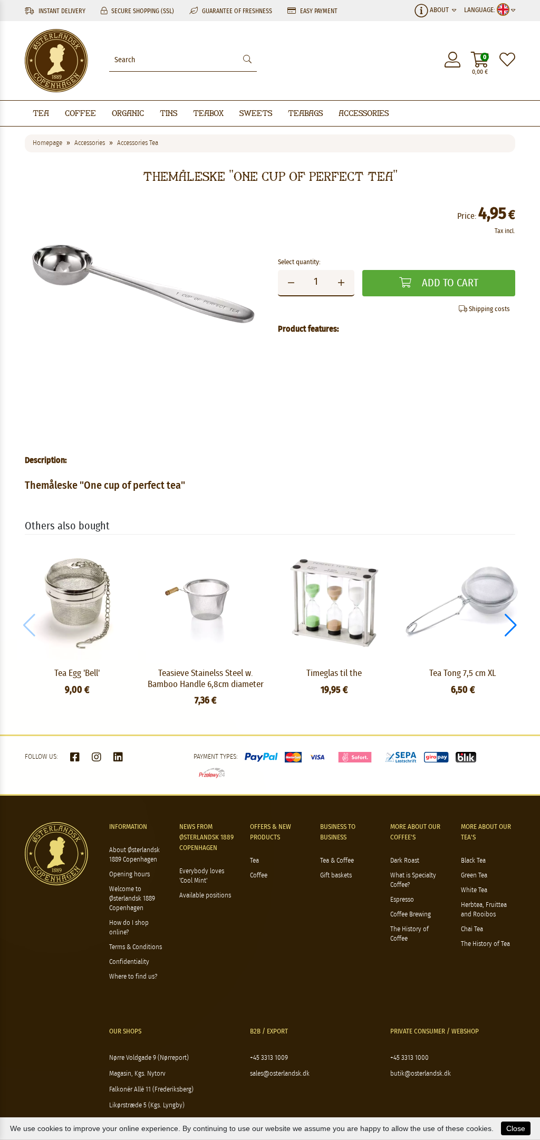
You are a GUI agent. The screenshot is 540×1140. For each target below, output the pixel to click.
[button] (511, 625)
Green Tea (474, 875)
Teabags (305, 113)
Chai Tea (472, 929)
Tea (41, 113)
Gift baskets (336, 875)
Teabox (208, 113)
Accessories (364, 113)
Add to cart (448, 283)
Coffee (80, 113)
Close (515, 1128)
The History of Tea (485, 944)
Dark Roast (404, 860)
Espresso (402, 899)
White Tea (474, 890)
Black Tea (473, 860)
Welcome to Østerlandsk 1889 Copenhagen (132, 899)
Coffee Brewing (410, 914)
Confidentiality (129, 962)
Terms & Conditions (135, 947)
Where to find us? (133, 976)
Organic (128, 113)
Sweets (255, 113)
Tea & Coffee (337, 860)
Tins (168, 113)
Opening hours (129, 874)
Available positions (205, 895)
